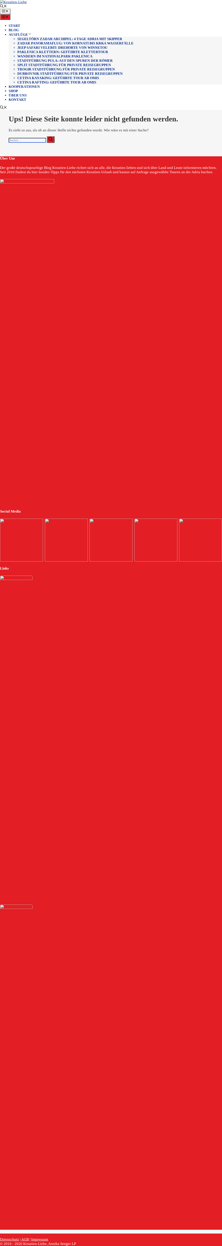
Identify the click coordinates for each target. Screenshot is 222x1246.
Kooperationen (24, 86)
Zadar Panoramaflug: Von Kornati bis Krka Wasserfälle (75, 43)
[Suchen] (51, 139)
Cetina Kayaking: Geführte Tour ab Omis (58, 78)
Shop (13, 91)
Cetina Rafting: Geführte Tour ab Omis (56, 82)
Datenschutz (9, 1239)
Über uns (18, 95)
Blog (14, 30)
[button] (3, 6)
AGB (25, 1239)
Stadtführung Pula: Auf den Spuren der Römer (65, 60)
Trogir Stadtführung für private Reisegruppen (66, 69)
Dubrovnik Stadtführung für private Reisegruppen (70, 73)
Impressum (39, 1239)
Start (14, 26)
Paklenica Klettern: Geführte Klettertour (62, 52)
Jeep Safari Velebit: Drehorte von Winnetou (62, 47)
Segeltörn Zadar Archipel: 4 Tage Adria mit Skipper (69, 39)
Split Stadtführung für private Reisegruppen (64, 65)
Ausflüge (18, 34)
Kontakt (17, 99)
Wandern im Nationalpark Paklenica (55, 56)
